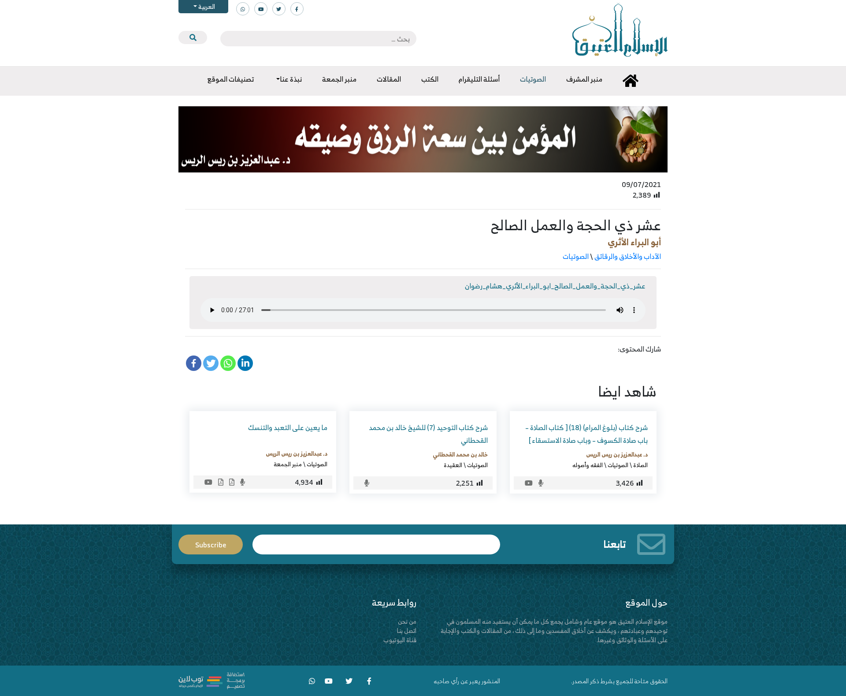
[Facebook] (193, 363)
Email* (376, 540)
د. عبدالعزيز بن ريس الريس (617, 454)
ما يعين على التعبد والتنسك (287, 427)
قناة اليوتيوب (399, 639)
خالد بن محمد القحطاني (460, 454)
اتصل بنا (406, 630)
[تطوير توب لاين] (211, 679)
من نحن (407, 621)
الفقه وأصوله (587, 465)
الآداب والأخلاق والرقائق (627, 256)
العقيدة (453, 465)
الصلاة (640, 465)
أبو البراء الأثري (634, 242)
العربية (206, 6)
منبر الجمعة (288, 464)
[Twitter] (211, 363)
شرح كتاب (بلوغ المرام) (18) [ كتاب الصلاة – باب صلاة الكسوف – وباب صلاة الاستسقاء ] (586, 433)
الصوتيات (576, 256)
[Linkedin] (245, 363)
